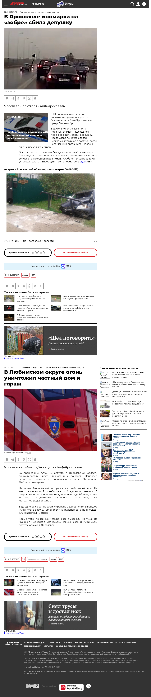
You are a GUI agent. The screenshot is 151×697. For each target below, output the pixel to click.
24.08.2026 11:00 (11, 367)
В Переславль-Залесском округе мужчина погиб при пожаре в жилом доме (32, 582)
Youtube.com (10, 91)
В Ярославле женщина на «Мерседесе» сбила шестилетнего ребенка (33, 317)
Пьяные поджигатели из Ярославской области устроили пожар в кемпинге (78, 592)
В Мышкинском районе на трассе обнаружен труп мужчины (78, 297)
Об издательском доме (35, 643)
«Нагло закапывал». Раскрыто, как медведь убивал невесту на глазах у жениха (128, 384)
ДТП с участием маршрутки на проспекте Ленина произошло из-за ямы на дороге (32, 308)
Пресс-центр (54, 643)
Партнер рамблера (49, 686)
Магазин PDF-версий (84, 643)
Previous (10, 201)
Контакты (48, 646)
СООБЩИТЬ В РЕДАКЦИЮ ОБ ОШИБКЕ (72, 646)
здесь (83, 161)
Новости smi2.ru (14, 358)
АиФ (8, 241)
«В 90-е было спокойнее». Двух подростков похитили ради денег (127, 402)
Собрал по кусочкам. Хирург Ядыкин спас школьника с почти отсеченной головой (129, 423)
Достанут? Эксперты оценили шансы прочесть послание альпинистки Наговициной (129, 394)
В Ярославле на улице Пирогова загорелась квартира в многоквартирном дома (32, 592)
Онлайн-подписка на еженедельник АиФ (116, 643)
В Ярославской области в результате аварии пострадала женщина (31, 298)
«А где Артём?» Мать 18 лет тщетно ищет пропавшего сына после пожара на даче (128, 374)
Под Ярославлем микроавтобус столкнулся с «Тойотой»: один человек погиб (78, 308)
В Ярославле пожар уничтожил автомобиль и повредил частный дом (78, 582)
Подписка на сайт (32, 646)
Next (91, 201)
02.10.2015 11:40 (10, 12)
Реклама (68, 643)
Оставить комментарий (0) (75, 253)
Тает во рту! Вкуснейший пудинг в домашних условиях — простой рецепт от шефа (128, 413)
